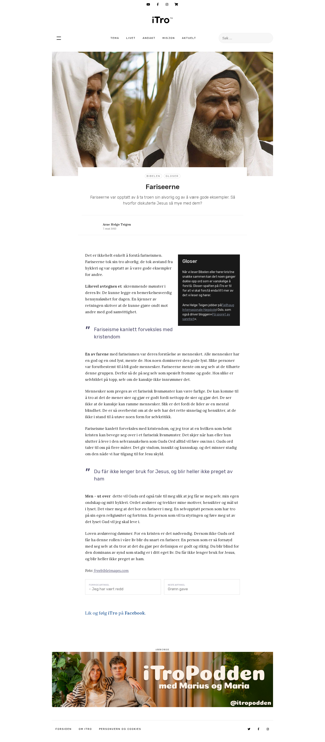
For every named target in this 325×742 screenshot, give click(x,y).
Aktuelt (189, 38)
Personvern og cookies (120, 729)
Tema (115, 38)
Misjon (168, 38)
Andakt (149, 38)
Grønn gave (178, 589)
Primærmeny (59, 38)
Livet (131, 38)
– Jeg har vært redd (106, 589)
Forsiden (63, 729)
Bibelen (153, 176)
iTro (162, 19)
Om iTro (85, 729)
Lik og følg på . (115, 613)
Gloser (172, 176)
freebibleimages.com (111, 570)
